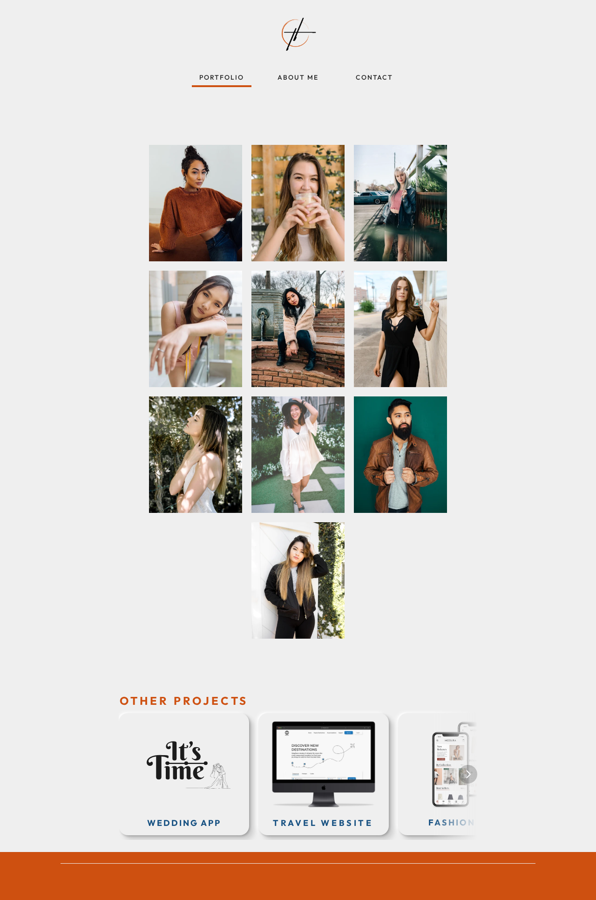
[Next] (468, 774)
